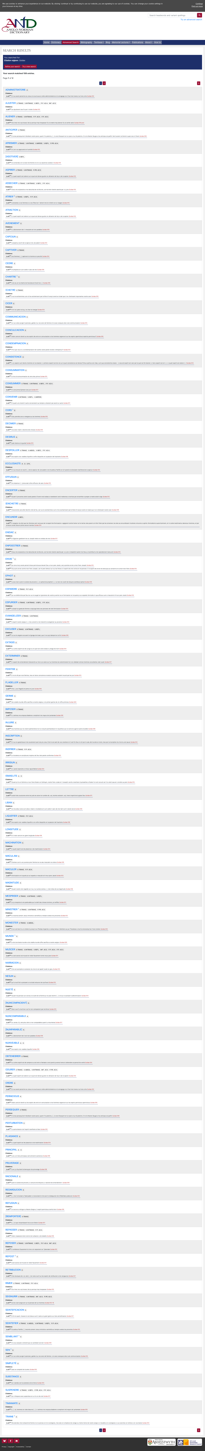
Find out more (197, 6)
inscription (12, 735)
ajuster (10, 103)
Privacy (4, 1447)
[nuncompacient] (16, 1002)
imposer (10, 709)
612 (90, 96)
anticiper (11, 129)
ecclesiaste (13, 463)
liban (8, 802)
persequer (12, 1109)
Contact (28, 1447)
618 (143, 136)
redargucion (13, 1189)
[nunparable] (13, 1029)
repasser (11, 1229)
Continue (199, 4)
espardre (11, 589)
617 (34, 390)
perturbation (14, 1122)
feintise (10, 669)
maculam (11, 855)
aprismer (11, 143)
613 (36, 109)
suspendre (12, 1389)
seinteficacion (14, 1309)
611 (66, 403)
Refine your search (12, 66)
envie (9, 558)
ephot (9, 575)
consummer (13, 383)
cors (9, 410)
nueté (9, 989)
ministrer (12, 909)
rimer (8, 1283)
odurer (10, 1069)
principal (11, 1149)
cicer (8, 303)
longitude (12, 829)
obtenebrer (13, 1056)
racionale (11, 1176)
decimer (10, 423)
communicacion (15, 316)
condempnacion (15, 343)
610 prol (79, 123)
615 (36, 149)
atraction (11, 209)
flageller (11, 682)
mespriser (11, 895)
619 (45, 229)
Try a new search (29, 66)
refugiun (11, 1203)
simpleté (10, 1363)
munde (10, 936)
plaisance (11, 1136)
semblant (12, 1336)
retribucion (13, 1269)
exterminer (12, 655)
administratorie (15, 89)
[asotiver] (11, 156)
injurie (9, 722)
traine (10, 1416)
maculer (10, 869)
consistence (13, 356)
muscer (10, 949)
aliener (10, 116)
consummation (14, 370)
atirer (10, 196)
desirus (10, 436)
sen (8, 1349)
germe (9, 695)
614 (57, 163)
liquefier (11, 815)
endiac (9, 532)
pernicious (12, 1096)
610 (104, 929)
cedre (9, 263)
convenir (11, 396)
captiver (10, 249)
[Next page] (198, 83)
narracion (12, 962)
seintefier (11, 1323)
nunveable (12, 1042)
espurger (11, 602)
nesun (9, 976)
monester (11, 922)
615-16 (49, 1303)
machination (13, 842)
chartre (11, 276)
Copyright (11, 1447)
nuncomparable (15, 1016)
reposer (10, 1243)
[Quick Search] (199, 15)
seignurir (11, 1296)
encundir (11, 517)
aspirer (10, 169)
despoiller (12, 450)
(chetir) (10, 290)
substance (12, 1376)
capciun (10, 236)
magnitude (12, 882)
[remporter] (13, 1216)
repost (10, 1256)
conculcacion (14, 330)
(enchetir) (11, 503)
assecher (11, 183)
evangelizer (13, 615)
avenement (12, 223)
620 (72, 702)
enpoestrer (12, 545)
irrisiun (10, 762)
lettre (9, 789)
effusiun (10, 476)
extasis (10, 642)
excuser (10, 629)
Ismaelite (11, 775)
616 (40, 269)
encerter (11, 490)
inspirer (10, 749)
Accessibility (20, 1447)
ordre (9, 1082)
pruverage (12, 1163)
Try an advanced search (191, 19)
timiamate (11, 1403)
